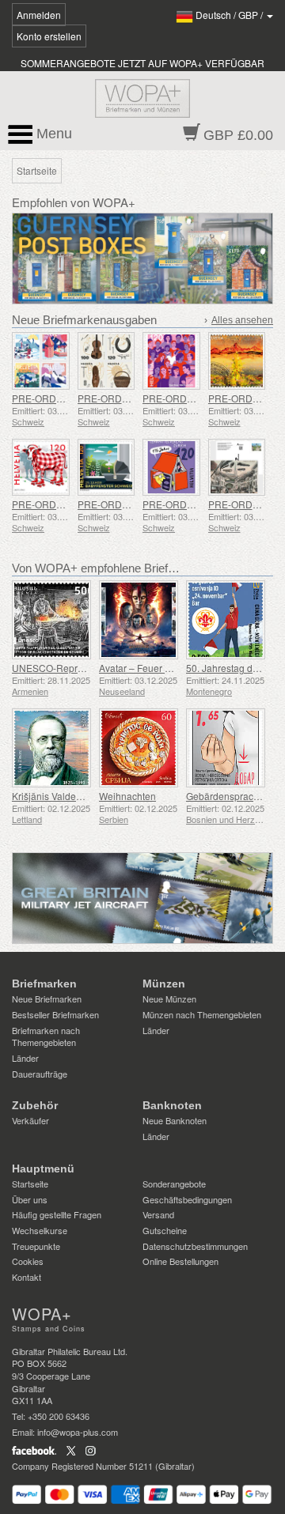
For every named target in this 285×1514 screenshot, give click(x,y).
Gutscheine (164, 1230)
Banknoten (172, 1105)
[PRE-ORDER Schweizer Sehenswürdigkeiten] (41, 361)
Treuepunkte (36, 1246)
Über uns (30, 1199)
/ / (230, 14)
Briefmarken (44, 983)
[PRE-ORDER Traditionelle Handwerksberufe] (106, 361)
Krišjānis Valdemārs (54, 795)
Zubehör (35, 1105)
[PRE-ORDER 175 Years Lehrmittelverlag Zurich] (171, 467)
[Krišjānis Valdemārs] (51, 747)
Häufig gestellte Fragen (56, 1214)
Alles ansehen (242, 320)
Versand (158, 1214)
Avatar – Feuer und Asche (155, 667)
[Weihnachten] (138, 747)
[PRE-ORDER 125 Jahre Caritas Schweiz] (171, 361)
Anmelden (39, 14)
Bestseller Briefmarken (55, 1014)
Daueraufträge (39, 1073)
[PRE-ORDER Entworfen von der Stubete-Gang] (41, 467)
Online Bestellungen (180, 1261)
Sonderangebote (174, 1183)
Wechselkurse (39, 1230)
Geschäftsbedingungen (187, 1199)
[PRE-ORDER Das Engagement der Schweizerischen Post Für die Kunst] (237, 361)
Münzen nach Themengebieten (201, 1014)
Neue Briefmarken (47, 998)
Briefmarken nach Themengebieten (46, 1036)
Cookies (28, 1261)
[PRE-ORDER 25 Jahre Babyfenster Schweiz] (106, 467)
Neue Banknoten (174, 1120)
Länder (25, 1057)
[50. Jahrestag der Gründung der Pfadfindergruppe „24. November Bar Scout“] (225, 619)
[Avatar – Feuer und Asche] (138, 619)
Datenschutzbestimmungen (195, 1246)
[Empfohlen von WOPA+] (142, 898)
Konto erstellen (49, 36)
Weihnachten (127, 795)
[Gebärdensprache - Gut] (225, 747)
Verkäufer (30, 1120)
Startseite (30, 1183)
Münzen (163, 983)
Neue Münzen (169, 998)
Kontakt (26, 1276)
